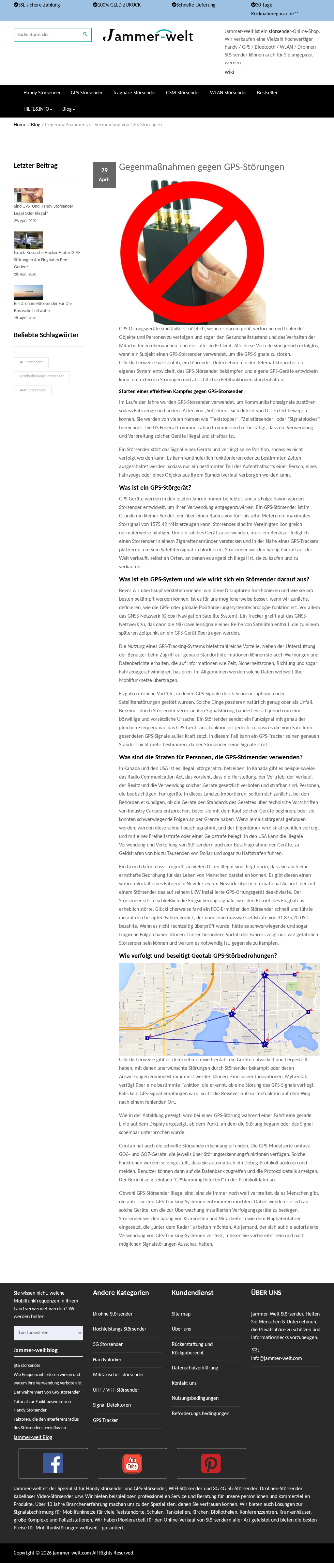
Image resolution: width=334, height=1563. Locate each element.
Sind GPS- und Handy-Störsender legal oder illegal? (43, 210)
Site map (181, 1314)
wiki (229, 72)
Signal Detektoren (112, 1405)
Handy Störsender (42, 93)
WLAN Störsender (228, 93)
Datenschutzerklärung (195, 1368)
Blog (35, 125)
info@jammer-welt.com (276, 1358)
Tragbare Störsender (134, 93)
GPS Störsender (87, 93)
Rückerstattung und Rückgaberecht (192, 1349)
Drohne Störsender (113, 1314)
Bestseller (267, 93)
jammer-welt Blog (33, 1437)
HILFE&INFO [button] (36, 109)
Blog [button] (67, 109)
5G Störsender (108, 1344)
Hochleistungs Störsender (119, 1329)
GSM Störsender (183, 93)
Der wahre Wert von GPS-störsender (47, 1392)
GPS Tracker (105, 1420)
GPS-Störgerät (169, 488)
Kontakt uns (184, 1383)
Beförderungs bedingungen (200, 1413)
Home (20, 125)
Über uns (181, 1329)
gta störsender (27, 1365)
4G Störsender (31, 362)
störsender (280, 31)
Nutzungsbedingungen (195, 1398)
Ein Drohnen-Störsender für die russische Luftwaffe (43, 307)
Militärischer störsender (118, 1375)
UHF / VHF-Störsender (116, 1390)
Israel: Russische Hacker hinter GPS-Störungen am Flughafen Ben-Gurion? (47, 260)
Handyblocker (107, 1360)
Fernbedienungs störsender (42, 376)
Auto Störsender (33, 390)
